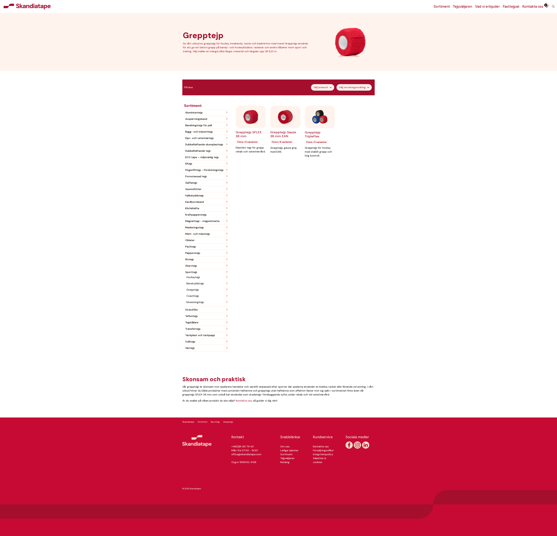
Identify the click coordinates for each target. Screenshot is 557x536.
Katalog (285, 462)
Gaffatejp (191, 183)
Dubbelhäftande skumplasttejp (204, 144)
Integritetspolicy (323, 454)
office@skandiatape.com (246, 454)
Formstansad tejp (196, 176)
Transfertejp (192, 329)
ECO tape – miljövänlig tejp (202, 157)
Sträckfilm (191, 309)
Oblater (190, 240)
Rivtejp (189, 259)
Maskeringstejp (194, 227)
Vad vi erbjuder (487, 6)
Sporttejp (191, 272)
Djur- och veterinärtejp (199, 138)
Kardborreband (194, 202)
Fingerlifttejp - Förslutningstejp (204, 170)
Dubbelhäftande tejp (198, 151)
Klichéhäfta (192, 208)
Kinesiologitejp (195, 302)
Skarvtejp (191, 265)
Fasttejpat (511, 6)
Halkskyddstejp (194, 195)
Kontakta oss (532, 6)
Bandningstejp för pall (198, 125)
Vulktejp (190, 341)
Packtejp (190, 246)
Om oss (285, 446)
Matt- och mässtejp (197, 234)
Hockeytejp (193, 277)
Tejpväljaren (462, 6)
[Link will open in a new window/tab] (349, 445)
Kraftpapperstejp (196, 214)
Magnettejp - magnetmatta (202, 221)
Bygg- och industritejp (199, 131)
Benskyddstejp (195, 283)
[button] (196, 441)
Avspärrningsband (196, 119)
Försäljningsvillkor (323, 450)
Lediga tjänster (289, 450)
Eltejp (188, 163)
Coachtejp (192, 296)
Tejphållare (191, 322)
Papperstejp (192, 253)
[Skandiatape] (27, 6)
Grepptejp (192, 289)
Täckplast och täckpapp (200, 335)
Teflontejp (191, 316)
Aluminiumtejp (194, 112)
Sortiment (442, 6)
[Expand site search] (553, 6)
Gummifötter (193, 189)
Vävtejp (190, 348)
